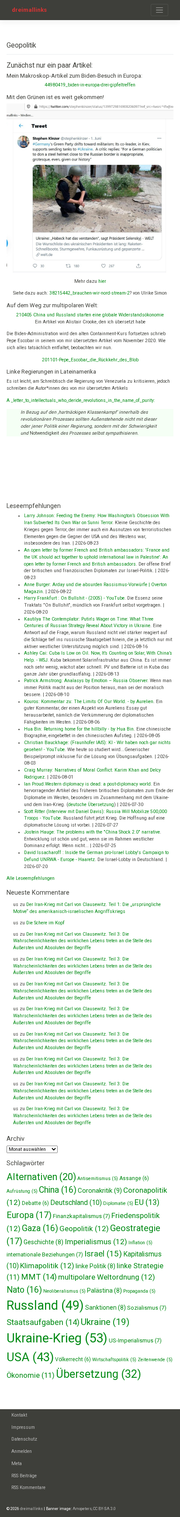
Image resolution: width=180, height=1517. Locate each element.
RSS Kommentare (28, 1487)
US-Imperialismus (135, 1340)
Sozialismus (146, 1307)
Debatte (35, 1203)
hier (102, 281)
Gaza (40, 1228)
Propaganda (139, 1291)
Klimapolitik (47, 1265)
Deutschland (76, 1202)
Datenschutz (24, 1439)
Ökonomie (31, 1375)
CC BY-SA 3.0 (104, 1509)
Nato (24, 1290)
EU (147, 1202)
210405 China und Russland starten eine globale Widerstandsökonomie (90, 315)
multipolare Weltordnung (106, 1277)
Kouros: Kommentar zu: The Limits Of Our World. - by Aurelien (88, 701)
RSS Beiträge (24, 1476)
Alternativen (41, 1176)
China (57, 1190)
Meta (16, 1463)
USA (30, 1357)
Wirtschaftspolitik (114, 1360)
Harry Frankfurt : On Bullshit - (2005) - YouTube (74, 598)
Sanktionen (105, 1307)
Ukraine (105, 1322)
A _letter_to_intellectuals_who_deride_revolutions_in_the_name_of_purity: (81, 400)
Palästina (104, 1290)
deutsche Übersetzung (91, 804)
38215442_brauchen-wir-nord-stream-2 (89, 293)
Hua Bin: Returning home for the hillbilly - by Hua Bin (79, 729)
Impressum (23, 1427)
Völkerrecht (73, 1359)
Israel (103, 1254)
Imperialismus (96, 1241)
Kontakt (19, 1415)
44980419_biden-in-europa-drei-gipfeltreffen (90, 85)
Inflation (140, 1243)
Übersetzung (98, 1374)
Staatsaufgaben (43, 1322)
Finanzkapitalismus (81, 1216)
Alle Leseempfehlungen (31, 878)
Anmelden (21, 1451)
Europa (29, 1215)
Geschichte (43, 1242)
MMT (39, 1277)
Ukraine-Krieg (57, 1338)
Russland (45, 1305)
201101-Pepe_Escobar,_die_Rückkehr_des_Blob (90, 360)
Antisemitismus (97, 1178)
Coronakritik (100, 1190)
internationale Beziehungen (45, 1254)
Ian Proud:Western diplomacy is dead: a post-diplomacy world (87, 784)
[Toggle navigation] (159, 10)
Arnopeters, (82, 1509)
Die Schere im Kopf (45, 923)
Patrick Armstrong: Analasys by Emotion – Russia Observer (85, 680)
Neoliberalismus (64, 1291)
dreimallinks (29, 10)
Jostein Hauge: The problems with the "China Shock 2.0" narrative (92, 832)
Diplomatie (118, 1203)
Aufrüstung (22, 1191)
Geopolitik (84, 1228)
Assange (134, 1178)
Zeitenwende (155, 1360)
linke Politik (95, 1266)
